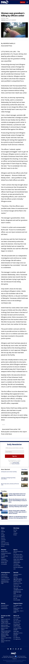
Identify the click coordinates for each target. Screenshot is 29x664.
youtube (11, 649)
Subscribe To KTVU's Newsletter (17, 633)
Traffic (14, 531)
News (7, 18)
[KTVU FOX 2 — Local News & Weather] (5, 2)
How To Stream (16, 617)
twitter (21, 649)
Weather (3, 549)
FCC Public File (16, 637)
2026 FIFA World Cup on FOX (18, 552)
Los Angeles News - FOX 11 (17, 606)
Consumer (3, 539)
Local (2, 530)
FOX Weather (4, 564)
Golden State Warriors (18, 556)
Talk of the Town (17, 586)
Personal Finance (5, 605)
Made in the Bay (17, 581)
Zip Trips (15, 530)
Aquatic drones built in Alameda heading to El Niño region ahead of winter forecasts (17, 512)
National (3, 531)
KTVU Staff (15, 619)
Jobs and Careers (17, 620)
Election (3, 546)
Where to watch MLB (5, 623)
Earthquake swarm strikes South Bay (9, 471)
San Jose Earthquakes (18, 567)
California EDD (4, 574)
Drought (3, 534)
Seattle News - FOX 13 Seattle (18, 611)
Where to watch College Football (4, 621)
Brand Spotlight (16, 600)
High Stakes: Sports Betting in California (17, 579)
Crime (2, 533)
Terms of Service (15, 463)
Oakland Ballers (16, 562)
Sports (15, 549)
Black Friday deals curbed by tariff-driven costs (10, 484)
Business (3, 538)
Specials (15, 572)
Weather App (4, 562)
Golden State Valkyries (18, 559)
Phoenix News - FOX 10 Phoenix (17, 608)
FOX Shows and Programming (16, 624)
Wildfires (3, 536)
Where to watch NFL (5, 619)
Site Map (15, 635)
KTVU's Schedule (17, 627)
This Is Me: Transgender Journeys (18, 588)
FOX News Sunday (5, 544)
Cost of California (5, 577)
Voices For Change (17, 595)
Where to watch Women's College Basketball (5, 635)
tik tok (18, 649)
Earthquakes (3, 559)
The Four (15, 577)
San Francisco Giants (18, 557)
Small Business (4, 608)
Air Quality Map (4, 556)
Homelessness (4, 576)
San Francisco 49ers (17, 554)
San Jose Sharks (16, 565)
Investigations (5, 572)
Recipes (15, 534)
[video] (24, 473)
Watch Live (23, 2)
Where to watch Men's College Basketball (6, 631)
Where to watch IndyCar (4, 628)
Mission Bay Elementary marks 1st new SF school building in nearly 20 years (18, 501)
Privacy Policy (16, 462)
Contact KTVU (16, 622)
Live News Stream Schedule (17, 629)
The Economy (4, 607)
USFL (14, 569)
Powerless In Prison (5, 579)
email (8, 649)
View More (24, 469)
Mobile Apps (16, 631)
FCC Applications (17, 639)
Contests (15, 533)
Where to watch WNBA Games (6, 638)
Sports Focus (16, 585)
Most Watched (5, 469)
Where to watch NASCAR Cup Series (5, 626)
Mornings (16, 528)
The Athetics (16, 564)
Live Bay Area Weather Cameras (6, 554)
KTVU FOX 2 (3, 18)
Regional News (17, 603)
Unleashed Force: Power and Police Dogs (5, 582)
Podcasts (3, 541)
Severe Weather (4, 561)
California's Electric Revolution (17, 575)
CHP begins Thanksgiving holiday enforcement (8, 478)
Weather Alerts (4, 551)
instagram (16, 649)
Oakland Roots (16, 561)
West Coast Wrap (5, 543)
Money (3, 603)
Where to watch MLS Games (5, 641)
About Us (16, 615)
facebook (13, 649)
